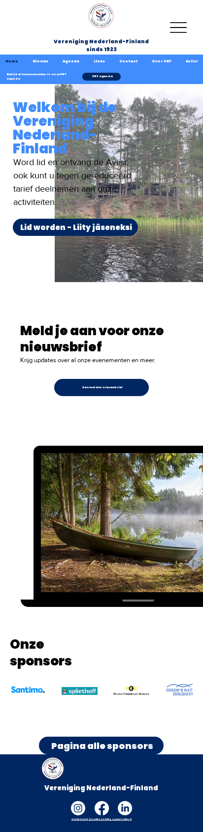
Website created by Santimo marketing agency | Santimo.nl (101, 819)
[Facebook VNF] (102, 808)
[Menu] (178, 27)
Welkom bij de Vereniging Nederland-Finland (64, 128)
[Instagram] (78, 808)
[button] (162, 61)
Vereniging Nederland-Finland (102, 41)
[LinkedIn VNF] (125, 808)
